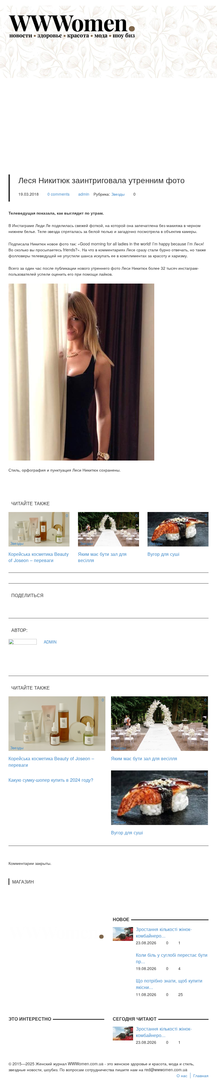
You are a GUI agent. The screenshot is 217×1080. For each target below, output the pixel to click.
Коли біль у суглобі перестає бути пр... (171, 958)
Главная (201, 1075)
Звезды (118, 194)
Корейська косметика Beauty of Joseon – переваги (38, 557)
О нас (182, 1075)
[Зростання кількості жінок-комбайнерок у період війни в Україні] (123, 933)
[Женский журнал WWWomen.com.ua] (72, 26)
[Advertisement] (117, 99)
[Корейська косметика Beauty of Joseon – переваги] (39, 528)
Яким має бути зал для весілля (102, 557)
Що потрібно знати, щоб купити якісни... (169, 983)
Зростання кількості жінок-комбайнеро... (164, 932)
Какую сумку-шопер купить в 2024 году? (50, 779)
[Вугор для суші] (178, 528)
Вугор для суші (163, 553)
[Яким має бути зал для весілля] (108, 528)
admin (83, 194)
